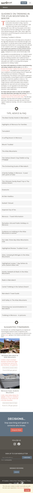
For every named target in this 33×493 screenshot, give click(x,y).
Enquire (23, 3)
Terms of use (13, 481)
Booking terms (22, 481)
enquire (7, 335)
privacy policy (8, 460)
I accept (27, 490)
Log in (16, 472)
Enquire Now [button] (16, 430)
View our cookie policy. (23, 488)
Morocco (5, 7)
